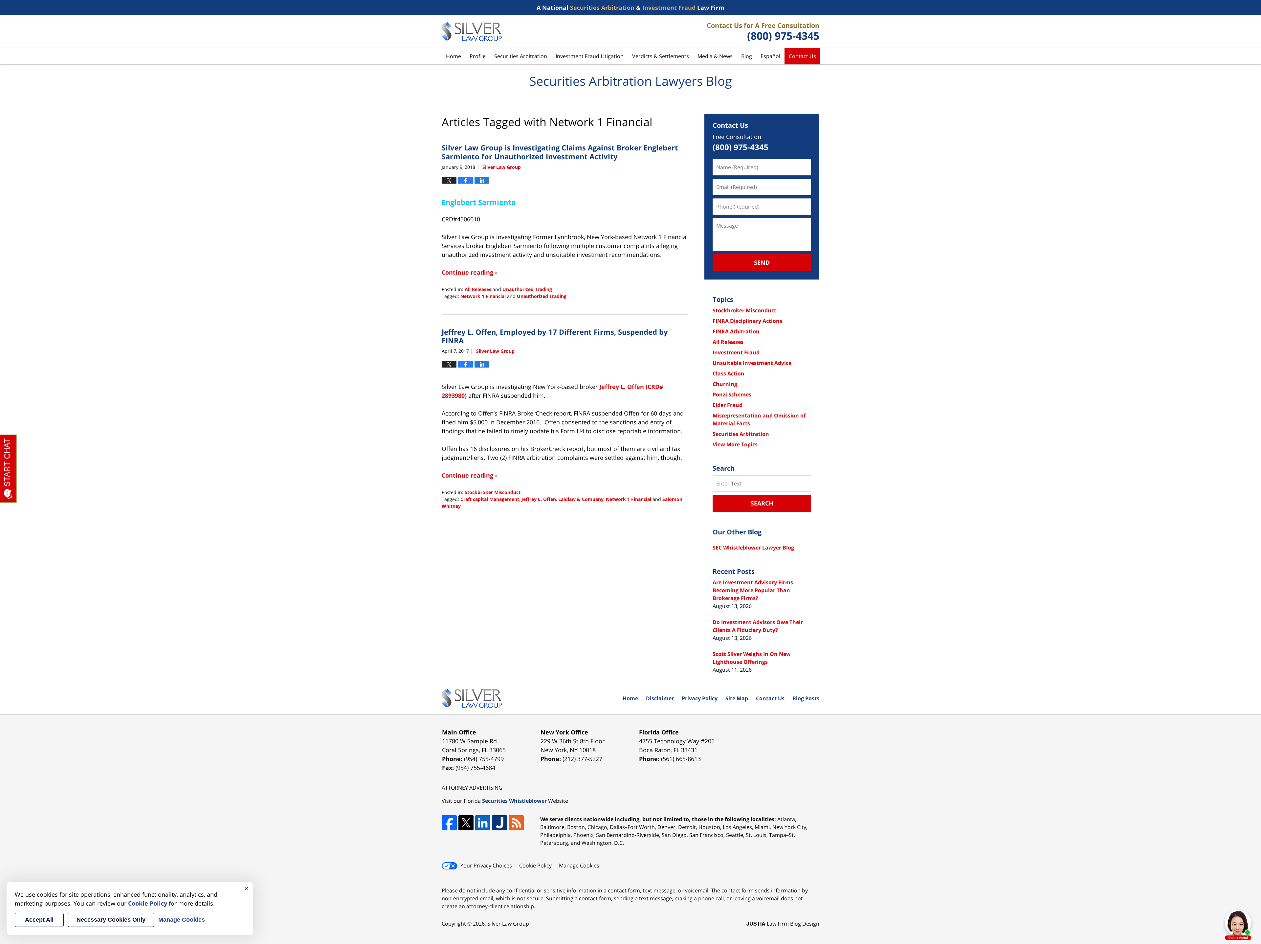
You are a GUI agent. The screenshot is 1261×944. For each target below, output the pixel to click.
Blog (746, 56)
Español (770, 56)
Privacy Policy (700, 698)
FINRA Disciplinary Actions (747, 321)
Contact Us (802, 56)
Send (762, 262)
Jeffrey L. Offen (538, 499)
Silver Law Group (508, 923)
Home (453, 56)
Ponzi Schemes (732, 394)
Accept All (39, 919)
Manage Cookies (579, 865)
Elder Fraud (727, 405)
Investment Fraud (736, 352)
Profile (478, 56)
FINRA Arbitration (736, 331)
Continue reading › (469, 272)
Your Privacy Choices (486, 865)
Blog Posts (805, 698)
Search (762, 503)
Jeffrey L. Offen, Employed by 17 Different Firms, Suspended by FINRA (555, 336)
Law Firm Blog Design (782, 923)
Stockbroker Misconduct (492, 492)
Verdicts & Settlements (660, 56)
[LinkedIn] (482, 822)
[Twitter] (466, 822)
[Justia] (499, 822)
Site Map (736, 698)
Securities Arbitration (520, 56)
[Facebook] (449, 822)
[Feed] (516, 822)
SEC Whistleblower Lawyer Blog (753, 547)
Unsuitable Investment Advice (752, 363)
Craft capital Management (489, 499)
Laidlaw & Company (581, 499)
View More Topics (735, 444)
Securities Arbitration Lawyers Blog (472, 31)
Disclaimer (660, 698)
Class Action (728, 373)
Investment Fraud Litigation (590, 56)
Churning (725, 384)
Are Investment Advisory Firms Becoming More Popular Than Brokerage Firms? (753, 590)
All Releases (478, 289)
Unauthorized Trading (527, 289)
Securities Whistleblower (514, 800)
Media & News (715, 56)
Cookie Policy (535, 865)
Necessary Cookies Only (111, 919)
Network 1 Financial (483, 296)
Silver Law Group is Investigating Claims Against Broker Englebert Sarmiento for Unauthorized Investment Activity (560, 152)
